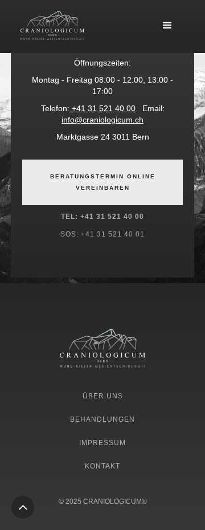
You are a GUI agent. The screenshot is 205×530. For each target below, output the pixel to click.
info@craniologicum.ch (103, 119)
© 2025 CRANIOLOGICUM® (103, 501)
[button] (167, 26)
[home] (52, 25)
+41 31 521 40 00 (102, 108)
